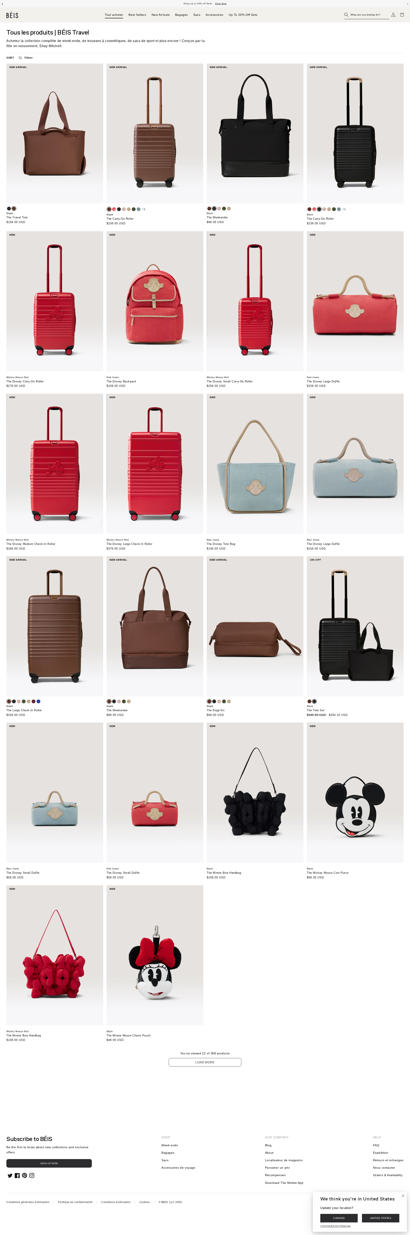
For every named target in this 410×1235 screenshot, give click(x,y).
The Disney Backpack (121, 381)
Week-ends (169, 1145)
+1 (143, 209)
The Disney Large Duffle (323, 381)
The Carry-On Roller (120, 218)
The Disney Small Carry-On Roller (230, 381)
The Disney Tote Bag (221, 544)
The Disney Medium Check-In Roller (30, 544)
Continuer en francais (335, 1226)
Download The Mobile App (284, 1182)
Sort (10, 57)
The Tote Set (315, 710)
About (269, 1152)
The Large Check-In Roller (24, 710)
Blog (268, 1145)
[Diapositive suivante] (407, 3)
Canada (339, 1218)
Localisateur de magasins (284, 1160)
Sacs (164, 1160)
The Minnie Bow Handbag (224, 872)
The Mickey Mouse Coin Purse (327, 872)
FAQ (376, 1145)
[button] (366, 14)
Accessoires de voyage (178, 1167)
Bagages (167, 1152)
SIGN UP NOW (49, 1163)
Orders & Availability (388, 1175)
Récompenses (275, 1175)
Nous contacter (384, 1167)
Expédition (380, 1152)
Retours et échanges (388, 1160)
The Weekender (217, 217)
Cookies (144, 1202)
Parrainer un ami (277, 1167)
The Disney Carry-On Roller (25, 381)
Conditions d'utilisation (115, 1202)
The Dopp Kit (215, 710)
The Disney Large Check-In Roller (129, 544)
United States (380, 1218)
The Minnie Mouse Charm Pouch (129, 1035)
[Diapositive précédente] (2, 3)
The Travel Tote (17, 217)
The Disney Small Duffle (23, 872)
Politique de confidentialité (75, 1202)
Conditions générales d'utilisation (27, 1202)
